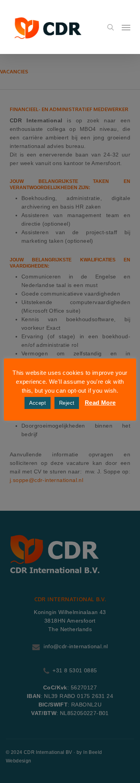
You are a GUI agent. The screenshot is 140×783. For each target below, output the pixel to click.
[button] (126, 27)
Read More (100, 402)
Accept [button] (37, 403)
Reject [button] (66, 403)
